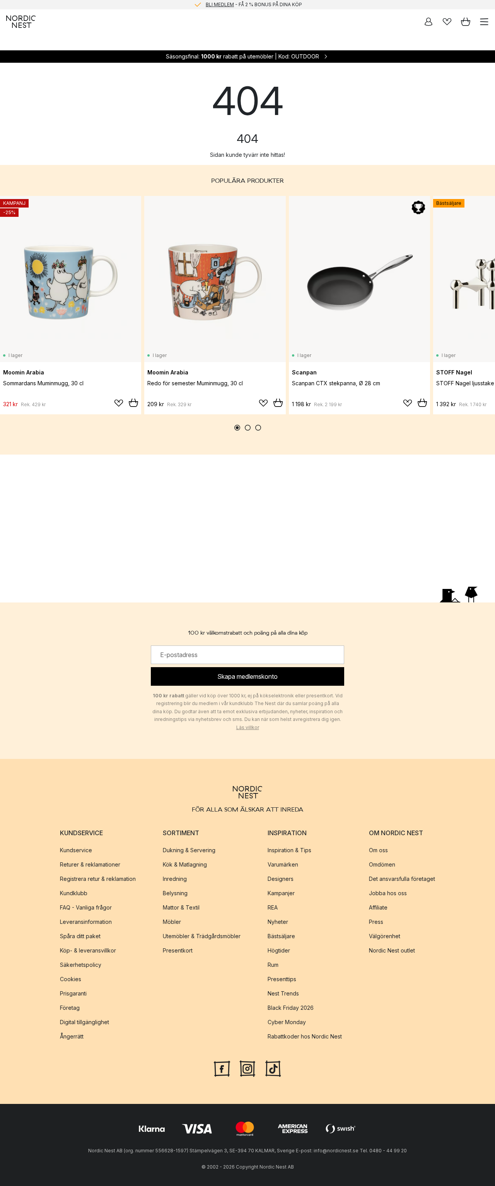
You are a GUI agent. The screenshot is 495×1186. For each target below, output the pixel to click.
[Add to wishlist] (119, 403)
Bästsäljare (281, 935)
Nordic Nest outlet (392, 950)
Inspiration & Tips (289, 849)
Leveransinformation (86, 921)
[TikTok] (273, 1067)
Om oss (378, 849)
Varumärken (283, 864)
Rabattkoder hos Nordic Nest (305, 1036)
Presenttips (282, 978)
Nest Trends (283, 993)
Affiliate (378, 907)
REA (273, 907)
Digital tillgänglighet (84, 1021)
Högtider (279, 950)
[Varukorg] (465, 21)
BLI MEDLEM (220, 4)
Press (376, 921)
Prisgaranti (73, 993)
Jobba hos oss (388, 892)
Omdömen (382, 864)
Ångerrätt (72, 1036)
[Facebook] (222, 1067)
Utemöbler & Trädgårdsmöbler (202, 935)
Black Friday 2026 (291, 1007)
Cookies (70, 978)
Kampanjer (281, 892)
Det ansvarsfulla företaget (402, 878)
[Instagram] (247, 1067)
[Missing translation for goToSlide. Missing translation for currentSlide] (237, 428)
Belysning (175, 892)
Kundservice (76, 849)
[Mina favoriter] (447, 21)
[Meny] (484, 21)
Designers (281, 878)
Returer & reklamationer (90, 864)
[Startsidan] (21, 21)
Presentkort (178, 950)
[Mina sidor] (428, 21)
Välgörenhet (384, 935)
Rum (273, 964)
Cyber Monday (287, 1021)
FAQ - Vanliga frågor (86, 907)
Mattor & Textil (181, 907)
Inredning (175, 878)
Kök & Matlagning (185, 864)
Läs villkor (247, 727)
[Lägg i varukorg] (133, 402)
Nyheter (278, 921)
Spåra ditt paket (80, 935)
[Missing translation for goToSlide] (248, 428)
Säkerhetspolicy (80, 964)
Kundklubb (73, 892)
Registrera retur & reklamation (98, 878)
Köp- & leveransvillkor (88, 950)
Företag (70, 1007)
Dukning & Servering (189, 849)
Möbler (172, 921)
